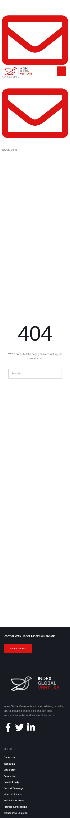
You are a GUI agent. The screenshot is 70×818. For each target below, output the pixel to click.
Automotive (10, 776)
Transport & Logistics (15, 812)
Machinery (9, 769)
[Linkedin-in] (31, 727)
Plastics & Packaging (15, 806)
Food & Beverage (14, 788)
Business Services (14, 800)
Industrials (9, 763)
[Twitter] (19, 727)
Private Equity (11, 782)
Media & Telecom (13, 794)
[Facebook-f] (8, 727)
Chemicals (9, 757)
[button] (18, 648)
